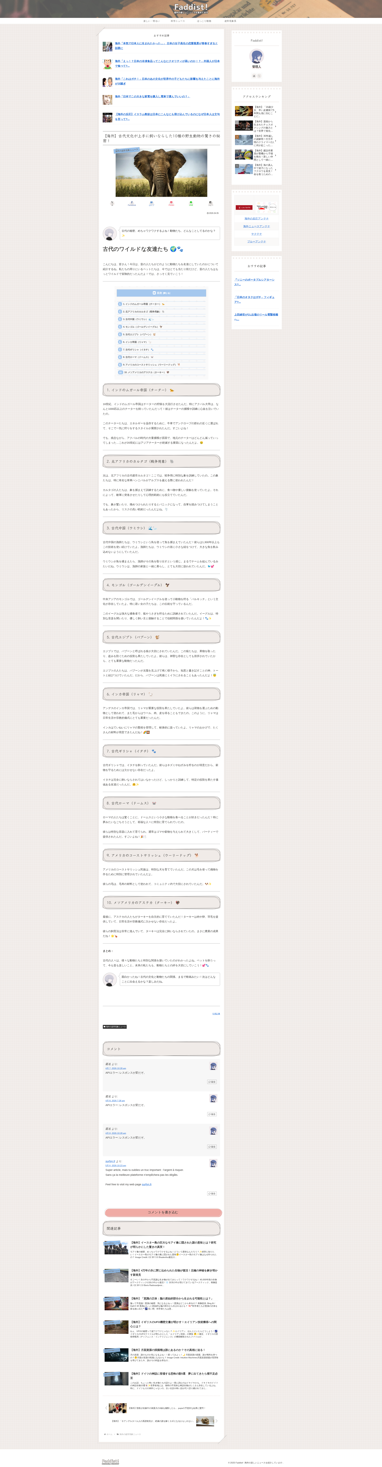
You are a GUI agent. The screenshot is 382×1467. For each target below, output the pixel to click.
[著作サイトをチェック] (254, 76)
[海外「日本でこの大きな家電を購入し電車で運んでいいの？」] (107, 99)
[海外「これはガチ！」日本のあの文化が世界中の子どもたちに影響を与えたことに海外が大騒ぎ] (107, 81)
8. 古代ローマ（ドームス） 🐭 (138, 357)
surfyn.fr (110, 1161)
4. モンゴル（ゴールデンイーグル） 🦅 (142, 327)
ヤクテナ (256, 233)
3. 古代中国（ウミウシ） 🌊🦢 (138, 319)
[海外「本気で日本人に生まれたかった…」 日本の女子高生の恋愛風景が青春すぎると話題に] (107, 46)
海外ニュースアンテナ (256, 226)
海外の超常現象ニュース (116, 1027)
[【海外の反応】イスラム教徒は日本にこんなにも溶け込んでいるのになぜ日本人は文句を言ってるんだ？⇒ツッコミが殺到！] (107, 117)
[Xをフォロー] (259, 76)
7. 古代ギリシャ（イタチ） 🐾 (138, 349)
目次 (159, 293)
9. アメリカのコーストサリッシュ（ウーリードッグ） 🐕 (151, 364)
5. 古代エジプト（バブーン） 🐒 (139, 334)
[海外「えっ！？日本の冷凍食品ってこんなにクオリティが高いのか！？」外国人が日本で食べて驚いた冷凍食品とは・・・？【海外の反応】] (107, 64)
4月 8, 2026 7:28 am (115, 1100)
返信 (213, 1082)
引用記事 (216, 1014)
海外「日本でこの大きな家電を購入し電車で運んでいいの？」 (152, 96)
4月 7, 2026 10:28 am (115, 1068)
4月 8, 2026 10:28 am (115, 1133)
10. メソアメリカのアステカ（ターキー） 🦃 (146, 372)
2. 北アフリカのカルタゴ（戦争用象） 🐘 (144, 311)
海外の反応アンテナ (257, 218)
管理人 (256, 66)
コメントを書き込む (163, 1212)
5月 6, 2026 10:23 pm (115, 1165)
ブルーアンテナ (256, 241)
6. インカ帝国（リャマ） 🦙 (137, 342)
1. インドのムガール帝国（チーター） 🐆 (144, 304)
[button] (210, 204)
